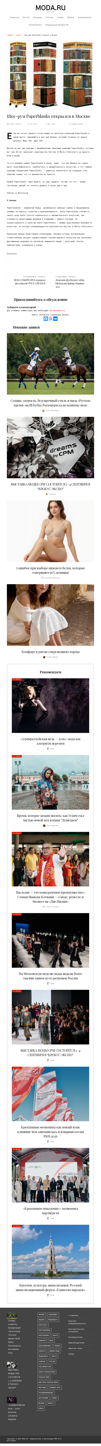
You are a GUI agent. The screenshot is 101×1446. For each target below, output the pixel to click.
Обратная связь (75, 1348)
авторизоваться (57, 310)
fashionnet (53, 1314)
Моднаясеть (43, 1356)
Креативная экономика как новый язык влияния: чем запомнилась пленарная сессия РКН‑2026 (50, 1131)
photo (55, 1335)
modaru (42, 1314)
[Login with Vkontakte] (55, 318)
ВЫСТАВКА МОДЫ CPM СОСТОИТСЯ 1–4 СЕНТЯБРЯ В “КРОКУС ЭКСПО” (50, 486)
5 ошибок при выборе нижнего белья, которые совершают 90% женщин (50, 570)
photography (44, 1335)
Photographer (44, 1330)
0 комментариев (76, 124)
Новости (14, 17)
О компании (73, 1315)
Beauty (51, 1403)
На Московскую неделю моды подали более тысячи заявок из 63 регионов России (50, 975)
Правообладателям (76, 1343)
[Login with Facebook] (46, 318)
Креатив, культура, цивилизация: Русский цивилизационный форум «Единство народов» (50, 1287)
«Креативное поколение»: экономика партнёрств (50, 1210)
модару (41, 1320)
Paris (41, 1408)
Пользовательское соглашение (76, 1330)
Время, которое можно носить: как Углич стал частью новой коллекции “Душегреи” (50, 817)
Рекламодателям (75, 1337)
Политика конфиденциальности (77, 1322)
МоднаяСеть (53, 1320)
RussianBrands (45, 1346)
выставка (42, 1387)
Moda (51, 1340)
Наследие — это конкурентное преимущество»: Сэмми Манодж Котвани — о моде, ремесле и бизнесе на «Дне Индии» (50, 897)
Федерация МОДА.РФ (57, 24)
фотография (43, 1398)
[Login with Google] (50, 318)
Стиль (60, 17)
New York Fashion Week (48, 1382)
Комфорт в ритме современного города (51, 651)
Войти (70, 17)
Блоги (26, 17)
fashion (42, 1361)
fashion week (44, 1377)
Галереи (37, 17)
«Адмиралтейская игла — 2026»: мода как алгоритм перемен (50, 741)
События (42, 1340)
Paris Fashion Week (47, 1372)
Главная (10, 35)
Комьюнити (84, 17)
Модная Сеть (55, 1387)
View (49, 364)
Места (54, 1356)
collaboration (45, 1367)
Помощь (71, 1354)
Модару (57, 1346)
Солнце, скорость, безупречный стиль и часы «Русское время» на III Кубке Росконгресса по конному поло (50, 402)
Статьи (49, 17)
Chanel (54, 1398)
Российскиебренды (46, 1393)
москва (41, 1403)
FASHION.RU (35, 24)
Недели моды (54, 1351)
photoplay (43, 1325)
